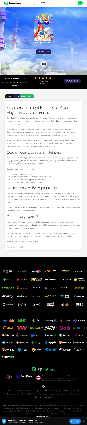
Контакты (42, 394)
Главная (9, 96)
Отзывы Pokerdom (29, 394)
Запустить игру (43, 52)
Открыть (75, 421)
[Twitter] (43, 417)
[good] (46, 78)
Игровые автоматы (23, 391)
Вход (43, 3)
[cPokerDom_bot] (43, 386)
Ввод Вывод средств (71, 391)
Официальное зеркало (58, 394)
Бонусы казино (13, 394)
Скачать (38, 397)
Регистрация (75, 394)
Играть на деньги (72, 81)
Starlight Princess (26, 96)
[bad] (35, 78)
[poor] (39, 78)
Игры (17, 96)
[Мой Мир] (47, 417)
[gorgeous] (50, 78)
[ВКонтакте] (37, 417)
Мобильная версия (52, 391)
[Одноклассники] (40, 417)
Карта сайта (49, 397)
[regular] (43, 78)
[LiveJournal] (50, 417)
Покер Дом (55, 121)
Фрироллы (38, 391)
